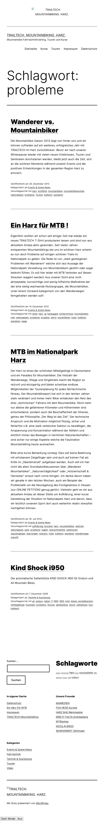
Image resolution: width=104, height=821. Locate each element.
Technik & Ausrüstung (39, 597)
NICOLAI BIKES (65, 726)
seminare (59, 677)
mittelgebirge (17, 604)
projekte (45, 317)
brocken (48, 526)
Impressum (71, 48)
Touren (55, 48)
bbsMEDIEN (63, 703)
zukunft (14, 537)
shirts (53, 317)
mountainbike (81, 313)
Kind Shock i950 (37, 568)
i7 (51, 601)
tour (91, 604)
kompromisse (66, 313)
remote (51, 604)
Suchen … (12, 661)
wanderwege (81, 533)
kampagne (52, 313)
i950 (61, 601)
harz (34, 191)
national (79, 526)
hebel (47, 601)
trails (73, 317)
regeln (44, 529)
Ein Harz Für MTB (17, 707)
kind (67, 601)
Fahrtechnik (14, 754)
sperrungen (32, 533)
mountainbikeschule (74, 191)
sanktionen (71, 529)
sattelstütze (62, 604)
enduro (39, 601)
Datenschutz (89, 48)
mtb (13, 317)
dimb (34, 313)
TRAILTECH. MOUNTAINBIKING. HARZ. (36, 35)
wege (24, 321)
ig (45, 313)
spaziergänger (18, 533)
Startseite (31, 48)
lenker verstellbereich (82, 601)
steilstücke (81, 604)
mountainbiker (55, 191)
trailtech (48, 194)
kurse (77, 673)
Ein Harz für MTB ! (39, 225)
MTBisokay (62, 721)
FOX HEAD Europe (66, 707)
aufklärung (37, 526)
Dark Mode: (9, 818)
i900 (56, 601)
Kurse (44, 48)
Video (10, 768)
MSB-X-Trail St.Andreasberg (72, 716)
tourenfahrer (64, 317)
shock (72, 604)
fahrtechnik (65, 673)
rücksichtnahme (57, 529)
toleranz (43, 533)
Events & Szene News (39, 187)
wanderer (58, 194)
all (33, 601)
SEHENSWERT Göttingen (70, 730)
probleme (29, 194)
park (27, 529)
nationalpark (17, 194)
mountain (30, 604)
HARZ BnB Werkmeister (69, 712)
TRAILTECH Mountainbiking (22, 716)
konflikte (42, 191)
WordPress (42, 803)
